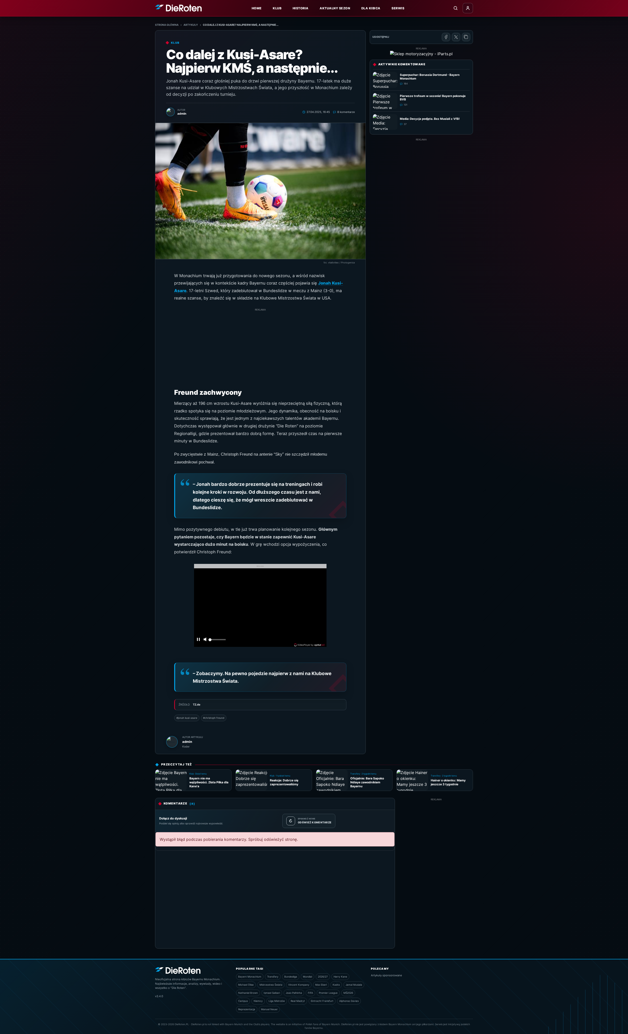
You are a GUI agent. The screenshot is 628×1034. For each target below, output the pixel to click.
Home (257, 8)
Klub (277, 8)
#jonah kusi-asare (186, 717)
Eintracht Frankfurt (322, 1000)
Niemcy (258, 1000)
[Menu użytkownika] (468, 8)
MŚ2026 (348, 992)
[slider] (217, 641)
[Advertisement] (260, 346)
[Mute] (205, 640)
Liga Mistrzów (277, 1000)
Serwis (398, 8)
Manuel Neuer (269, 1009)
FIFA (310, 992)
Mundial (307, 976)
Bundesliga (290, 976)
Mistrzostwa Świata (271, 984)
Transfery (272, 976)
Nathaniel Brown (248, 992)
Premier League (328, 992)
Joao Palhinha (294, 992)
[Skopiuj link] (466, 37)
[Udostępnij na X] (456, 37)
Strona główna (167, 25)
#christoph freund (213, 717)
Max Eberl (321, 984)
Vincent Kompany (298, 984)
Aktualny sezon (335, 8)
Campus (243, 1000)
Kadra (336, 984)
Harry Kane (340, 976)
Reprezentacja (246, 1009)
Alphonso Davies (349, 1000)
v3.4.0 (159, 996)
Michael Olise (246, 984)
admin (187, 742)
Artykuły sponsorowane (386, 975)
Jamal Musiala (354, 984)
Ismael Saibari (272, 992)
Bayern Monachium (249, 976)
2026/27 (323, 976)
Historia (301, 8)
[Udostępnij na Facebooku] (446, 37)
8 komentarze (346, 112)
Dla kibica (370, 8)
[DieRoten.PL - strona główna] (178, 8)
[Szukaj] (455, 8)
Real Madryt (298, 1000)
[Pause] (198, 640)
